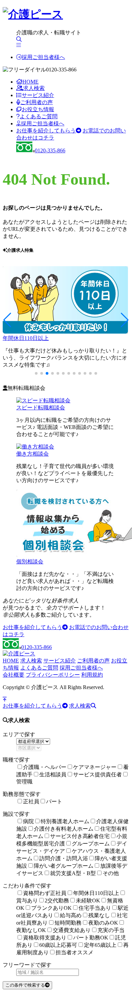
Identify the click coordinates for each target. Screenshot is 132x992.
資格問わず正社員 (44, 893)
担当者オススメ (74, 952)
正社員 (31, 801)
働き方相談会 (32, 454)
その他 (111, 873)
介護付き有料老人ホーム (63, 829)
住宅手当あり (95, 908)
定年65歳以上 (100, 945)
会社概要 (13, 675)
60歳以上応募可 (58, 945)
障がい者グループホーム (63, 866)
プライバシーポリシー (53, 675)
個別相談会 (29, 561)
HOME (30, 82)
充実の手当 (111, 930)
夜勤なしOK (31, 930)
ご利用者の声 (36, 102)
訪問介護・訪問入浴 (63, 858)
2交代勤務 (57, 900)
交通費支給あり (72, 930)
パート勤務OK (90, 937)
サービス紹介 (38, 95)
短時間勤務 (68, 923)
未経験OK (88, 900)
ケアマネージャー (94, 767)
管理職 (24, 781)
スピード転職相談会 (40, 407)
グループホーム (91, 843)
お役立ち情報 (38, 109)
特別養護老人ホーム (65, 821)
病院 (28, 821)
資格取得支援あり (44, 937)
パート (54, 801)
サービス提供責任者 (97, 774)
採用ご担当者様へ (43, 57)
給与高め (71, 915)
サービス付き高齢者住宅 (80, 836)
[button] (7, 320)
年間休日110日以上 (26, 338)
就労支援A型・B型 (73, 873)
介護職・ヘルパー (44, 767)
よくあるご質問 (39, 116)
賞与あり (27, 900)
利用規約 (92, 675)
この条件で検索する (25, 985)
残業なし (99, 915)
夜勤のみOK (103, 923)
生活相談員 (52, 774)
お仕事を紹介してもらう (46, 130)
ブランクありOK (51, 908)
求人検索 (34, 88)
